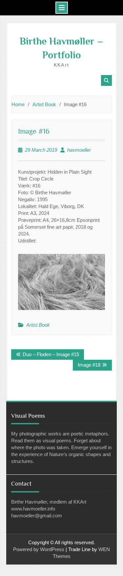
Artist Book (38, 325)
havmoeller (79, 150)
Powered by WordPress (38, 549)
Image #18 (89, 365)
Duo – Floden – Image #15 (51, 354)
